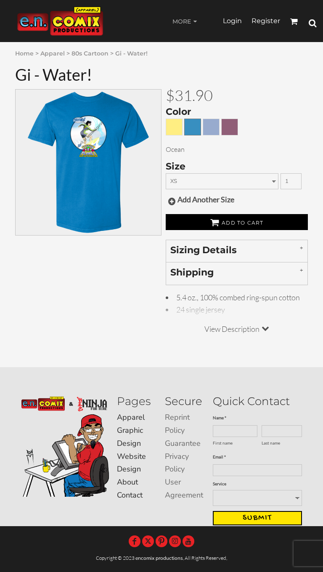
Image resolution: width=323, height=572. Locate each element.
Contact (130, 495)
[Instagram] (175, 541)
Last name (271, 442)
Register (266, 21)
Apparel (52, 53)
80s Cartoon (90, 53)
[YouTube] (188, 541)
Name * (219, 417)
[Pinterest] (161, 541)
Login (232, 21)
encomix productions (159, 558)
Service (219, 483)
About (127, 482)
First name (223, 442)
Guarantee (183, 443)
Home (24, 53)
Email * (219, 456)
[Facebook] (134, 541)
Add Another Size (205, 199)
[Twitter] (148, 541)
